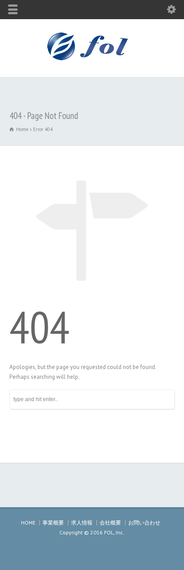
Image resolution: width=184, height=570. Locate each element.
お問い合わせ (144, 522)
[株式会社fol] (92, 58)
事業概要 (53, 522)
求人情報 (81, 522)
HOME (28, 522)
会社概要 (110, 522)
